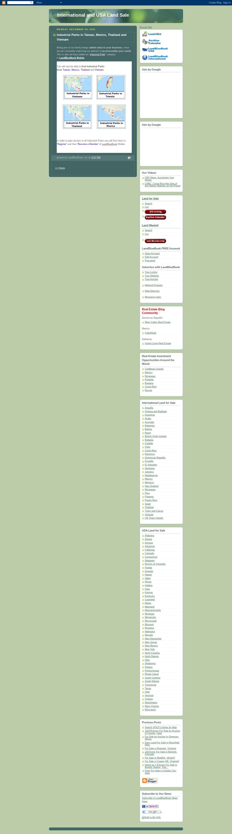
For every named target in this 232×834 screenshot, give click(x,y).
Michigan (149, 614)
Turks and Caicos (154, 511)
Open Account (152, 253)
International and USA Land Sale (93, 15)
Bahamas (150, 425)
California (150, 550)
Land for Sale (150, 198)
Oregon (148, 667)
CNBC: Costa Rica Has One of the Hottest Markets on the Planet (162, 184)
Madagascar (151, 475)
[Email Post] (129, 158)
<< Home (60, 168)
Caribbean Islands (154, 369)
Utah (147, 692)
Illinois (148, 582)
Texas (148, 688)
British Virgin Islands (156, 436)
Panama (149, 379)
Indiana (148, 585)
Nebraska (150, 631)
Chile (147, 447)
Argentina (150, 415)
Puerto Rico (151, 500)
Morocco (149, 482)
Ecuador (149, 461)
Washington (151, 702)
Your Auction (151, 279)
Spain (148, 504)
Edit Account (151, 257)
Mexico (148, 372)
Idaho (148, 578)
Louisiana (150, 599)
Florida (148, 567)
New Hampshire (153, 638)
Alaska (148, 539)
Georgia (149, 571)
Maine (148, 603)
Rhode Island (152, 674)
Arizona (149, 543)
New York (150, 649)
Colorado (149, 553)
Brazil (148, 433)
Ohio (147, 660)
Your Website (152, 276)
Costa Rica (150, 386)
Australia (149, 422)
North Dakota (152, 656)
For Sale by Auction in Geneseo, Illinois (162, 737)
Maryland (149, 607)
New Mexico (151, 646)
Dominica (150, 454)
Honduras (150, 468)
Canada (149, 443)
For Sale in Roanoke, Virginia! (160, 748)
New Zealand (151, 486)
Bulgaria (149, 383)
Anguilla (149, 408)
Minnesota (150, 617)
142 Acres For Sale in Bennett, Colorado (161, 753)
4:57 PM (96, 157)
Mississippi (151, 621)
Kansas (149, 592)
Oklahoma (150, 663)
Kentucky (150, 596)
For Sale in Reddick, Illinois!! (160, 758)
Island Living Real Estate (158, 343)
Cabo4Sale (150, 333)
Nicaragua (150, 376)
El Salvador (151, 465)
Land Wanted (150, 225)
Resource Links (153, 297)
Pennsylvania (152, 671)
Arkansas (150, 546)
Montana (149, 628)
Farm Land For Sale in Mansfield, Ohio (162, 743)
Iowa (147, 589)
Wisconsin (150, 709)
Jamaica (149, 472)
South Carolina (152, 678)
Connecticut (151, 557)
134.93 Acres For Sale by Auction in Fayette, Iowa (162, 732)
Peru (147, 493)
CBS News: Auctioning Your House (159, 178)
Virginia (149, 699)
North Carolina (152, 653)
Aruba (148, 418)
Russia (148, 390)
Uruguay (149, 514)
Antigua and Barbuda (156, 411)
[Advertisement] (153, 94)
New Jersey (151, 642)
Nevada (149, 635)
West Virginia (152, 706)
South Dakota (152, 681)
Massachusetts (153, 610)
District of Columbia (155, 564)
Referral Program (154, 285)
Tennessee (150, 685)
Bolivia (148, 429)
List (147, 207)
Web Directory (152, 291)
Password (150, 260)
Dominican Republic (155, 457)
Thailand (149, 507)
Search (148, 203)
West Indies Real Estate (157, 322)
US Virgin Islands (154, 518)
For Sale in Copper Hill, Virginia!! (162, 761)
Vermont (149, 695)
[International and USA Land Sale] (150, 807)
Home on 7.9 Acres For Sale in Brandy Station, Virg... (161, 766)
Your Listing (151, 272)
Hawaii (148, 575)
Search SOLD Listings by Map (161, 727)
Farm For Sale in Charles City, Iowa (161, 772)
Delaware (149, 560)
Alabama (149, 535)
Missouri (149, 624)
